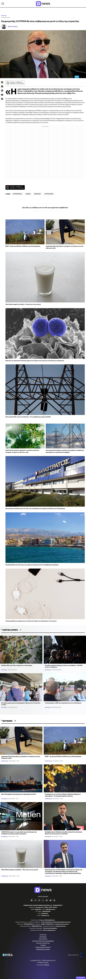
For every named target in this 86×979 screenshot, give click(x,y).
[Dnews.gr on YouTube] (50, 900)
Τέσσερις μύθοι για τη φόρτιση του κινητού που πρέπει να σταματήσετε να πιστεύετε (31, 621)
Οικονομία (4, 669)
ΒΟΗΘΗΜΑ (37, 194)
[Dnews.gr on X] (35, 900)
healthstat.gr (4, 761)
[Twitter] (2, 86)
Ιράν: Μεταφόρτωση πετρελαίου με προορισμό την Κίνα (18, 794)
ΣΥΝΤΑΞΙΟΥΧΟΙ (49, 194)
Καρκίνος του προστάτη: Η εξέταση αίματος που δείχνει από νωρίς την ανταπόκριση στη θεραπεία (34, 360)
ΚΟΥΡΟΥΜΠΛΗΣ (17, 194)
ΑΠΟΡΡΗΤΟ (81, 977)
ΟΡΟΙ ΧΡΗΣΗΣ (43, 939)
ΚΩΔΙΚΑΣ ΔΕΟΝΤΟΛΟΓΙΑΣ (43, 947)
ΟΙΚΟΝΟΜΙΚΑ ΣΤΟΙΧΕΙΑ (43, 949)
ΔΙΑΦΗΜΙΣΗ (43, 937)
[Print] (2, 99)
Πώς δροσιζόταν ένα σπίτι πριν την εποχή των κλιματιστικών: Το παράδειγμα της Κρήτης (32, 564)
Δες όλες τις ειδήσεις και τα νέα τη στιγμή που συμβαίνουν (45, 207)
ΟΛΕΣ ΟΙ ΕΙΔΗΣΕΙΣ (43, 896)
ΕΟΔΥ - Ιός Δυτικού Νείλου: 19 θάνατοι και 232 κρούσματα (22, 246)
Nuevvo (47, 965)
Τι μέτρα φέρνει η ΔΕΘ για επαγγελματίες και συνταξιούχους (63, 703)
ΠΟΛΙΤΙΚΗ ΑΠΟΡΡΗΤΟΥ (43, 943)
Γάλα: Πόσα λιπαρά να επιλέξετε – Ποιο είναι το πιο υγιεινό (23, 304)
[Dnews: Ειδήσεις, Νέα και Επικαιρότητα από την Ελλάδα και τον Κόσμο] (43, 3)
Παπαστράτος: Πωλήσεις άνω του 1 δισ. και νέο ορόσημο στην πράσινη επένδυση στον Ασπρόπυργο (35, 508)
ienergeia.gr (4, 798)
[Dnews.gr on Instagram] (39, 900)
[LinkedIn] (2, 90)
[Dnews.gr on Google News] (46, 900)
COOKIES (43, 945)
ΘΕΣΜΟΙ (28, 194)
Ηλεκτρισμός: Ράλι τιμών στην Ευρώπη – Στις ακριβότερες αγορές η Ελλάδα (28, 417)
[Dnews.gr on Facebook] (31, 900)
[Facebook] (2, 82)
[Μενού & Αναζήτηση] (2, 3)
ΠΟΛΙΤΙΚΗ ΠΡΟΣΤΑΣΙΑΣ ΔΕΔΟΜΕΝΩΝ (43, 941)
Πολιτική (3, 15)
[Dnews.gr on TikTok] (43, 900)
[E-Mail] (2, 94)
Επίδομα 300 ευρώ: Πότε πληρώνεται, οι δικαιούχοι (16, 665)
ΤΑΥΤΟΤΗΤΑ (43, 935)
